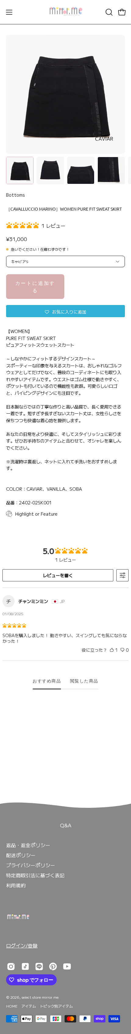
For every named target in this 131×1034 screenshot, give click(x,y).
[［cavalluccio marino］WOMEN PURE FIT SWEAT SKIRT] (20, 170)
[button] (108, 12)
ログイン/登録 (21, 945)
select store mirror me (40, 997)
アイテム (28, 1005)
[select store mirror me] (65, 12)
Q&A (65, 825)
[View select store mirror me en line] (39, 966)
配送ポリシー (21, 855)
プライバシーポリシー (30, 865)
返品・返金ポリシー (28, 845)
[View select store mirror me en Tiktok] (25, 966)
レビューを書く (58, 575)
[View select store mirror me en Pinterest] (53, 966)
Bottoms (15, 195)
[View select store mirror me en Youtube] (67, 966)
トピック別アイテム (56, 1005)
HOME (11, 1005)
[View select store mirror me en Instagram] (11, 966)
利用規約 (16, 885)
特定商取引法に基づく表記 (35, 875)
